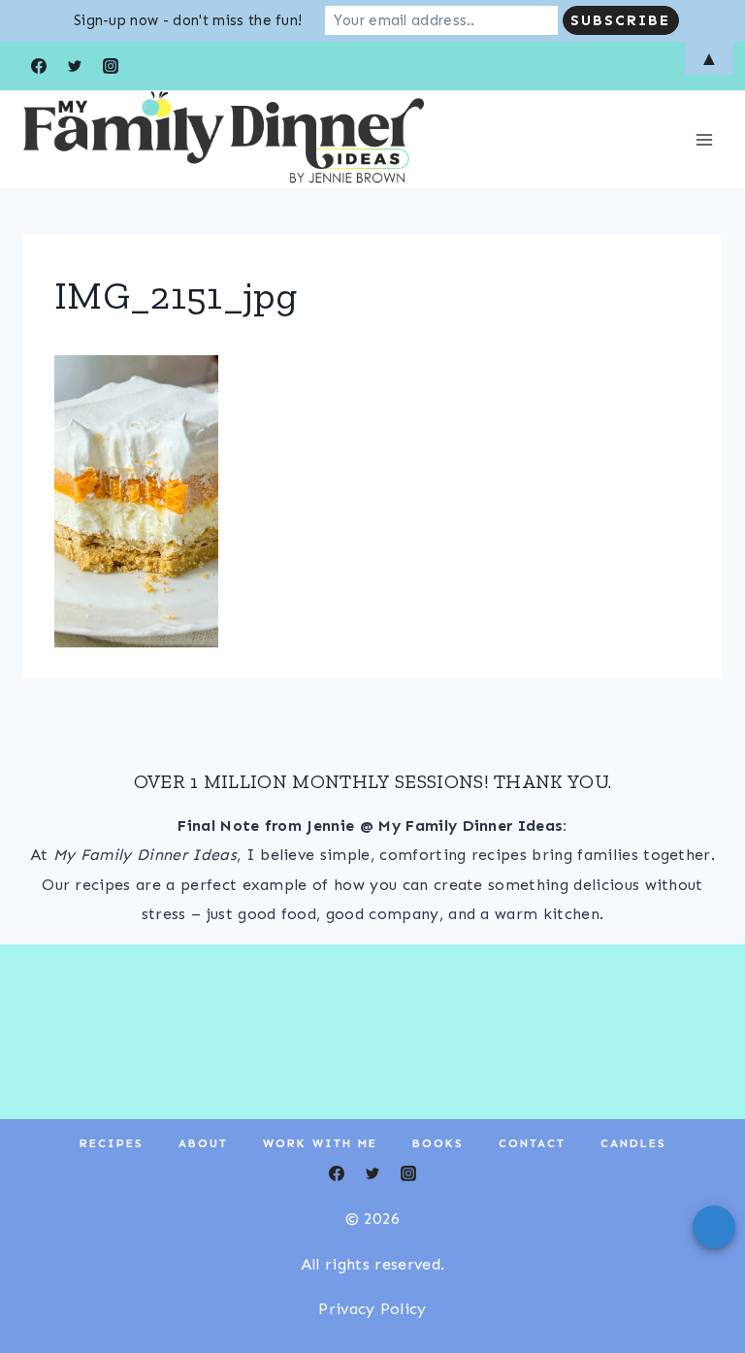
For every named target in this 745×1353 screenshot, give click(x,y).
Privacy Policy (372, 1309)
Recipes (112, 1143)
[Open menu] (704, 139)
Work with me (320, 1143)
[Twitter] (372, 1173)
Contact (532, 1143)
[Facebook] (336, 1173)
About (203, 1143)
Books (438, 1143)
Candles (633, 1143)
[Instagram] (408, 1173)
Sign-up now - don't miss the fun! (188, 20)
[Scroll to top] (700, 1279)
